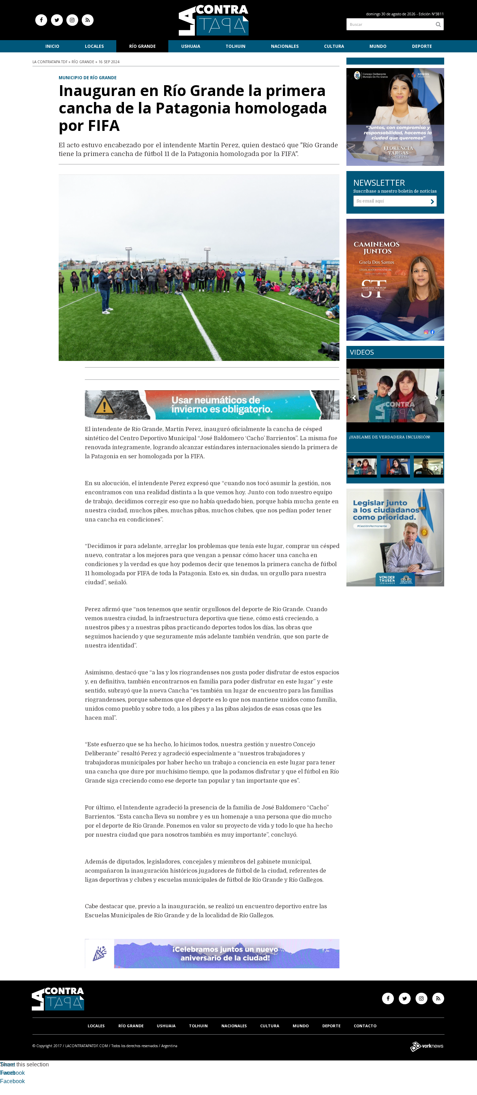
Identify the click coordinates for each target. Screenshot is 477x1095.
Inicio (52, 46)
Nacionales (285, 46)
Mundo (378, 46)
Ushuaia (190, 46)
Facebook (12, 1073)
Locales (94, 46)
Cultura (334, 46)
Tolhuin (235, 46)
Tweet (7, 1064)
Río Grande (142, 46)
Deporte (422, 46)
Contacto (365, 1025)
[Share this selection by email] (3, 1082)
